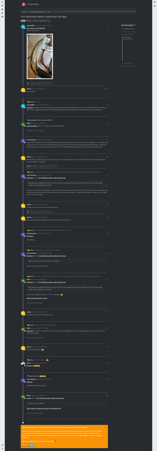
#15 (107, 347)
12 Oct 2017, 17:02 (46, 253)
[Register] (154, 5)
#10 (107, 233)
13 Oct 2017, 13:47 (46, 379)
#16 (107, 363)
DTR (24, 20)
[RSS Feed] (49, 21)
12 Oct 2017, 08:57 (42, 217)
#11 (107, 253)
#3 (107, 105)
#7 (107, 175)
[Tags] (2, 5)
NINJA (29, 123)
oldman (29, 88)
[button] (2, 445)
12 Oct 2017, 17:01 (46, 233)
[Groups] (2, 16)
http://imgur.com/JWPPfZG (36, 28)
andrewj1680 (30, 25)
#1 (107, 25)
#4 (107, 123)
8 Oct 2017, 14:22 (45, 105)
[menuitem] (154, 2)
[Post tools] (106, 83)
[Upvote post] (96, 83)
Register (25, 445)
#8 (107, 204)
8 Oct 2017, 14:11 (41, 88)
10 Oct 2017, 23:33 (47, 139)
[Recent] (2, 2)
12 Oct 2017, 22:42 (42, 312)
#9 (107, 217)
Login (32, 445)
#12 (107, 279)
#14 (107, 328)
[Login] (154, 2)
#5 (107, 139)
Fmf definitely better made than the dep (52, 178)
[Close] (106, 427)
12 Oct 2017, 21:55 (41, 279)
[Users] (2, 13)
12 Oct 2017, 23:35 (42, 347)
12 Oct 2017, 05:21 (46, 175)
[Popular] (2, 9)
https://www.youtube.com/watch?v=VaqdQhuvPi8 (44, 408)
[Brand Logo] (23, 4)
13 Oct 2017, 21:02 (41, 395)
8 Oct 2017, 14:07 (44, 25)
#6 (107, 157)
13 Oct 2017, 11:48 (41, 363)
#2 (107, 88)
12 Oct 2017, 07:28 (42, 204)
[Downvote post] (102, 83)
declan (29, 363)
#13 (107, 312)
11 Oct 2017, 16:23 (42, 157)
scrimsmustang (31, 139)
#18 (107, 395)
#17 (107, 379)
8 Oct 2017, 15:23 (41, 123)
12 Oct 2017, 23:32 (41, 328)
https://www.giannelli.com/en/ (37, 298)
